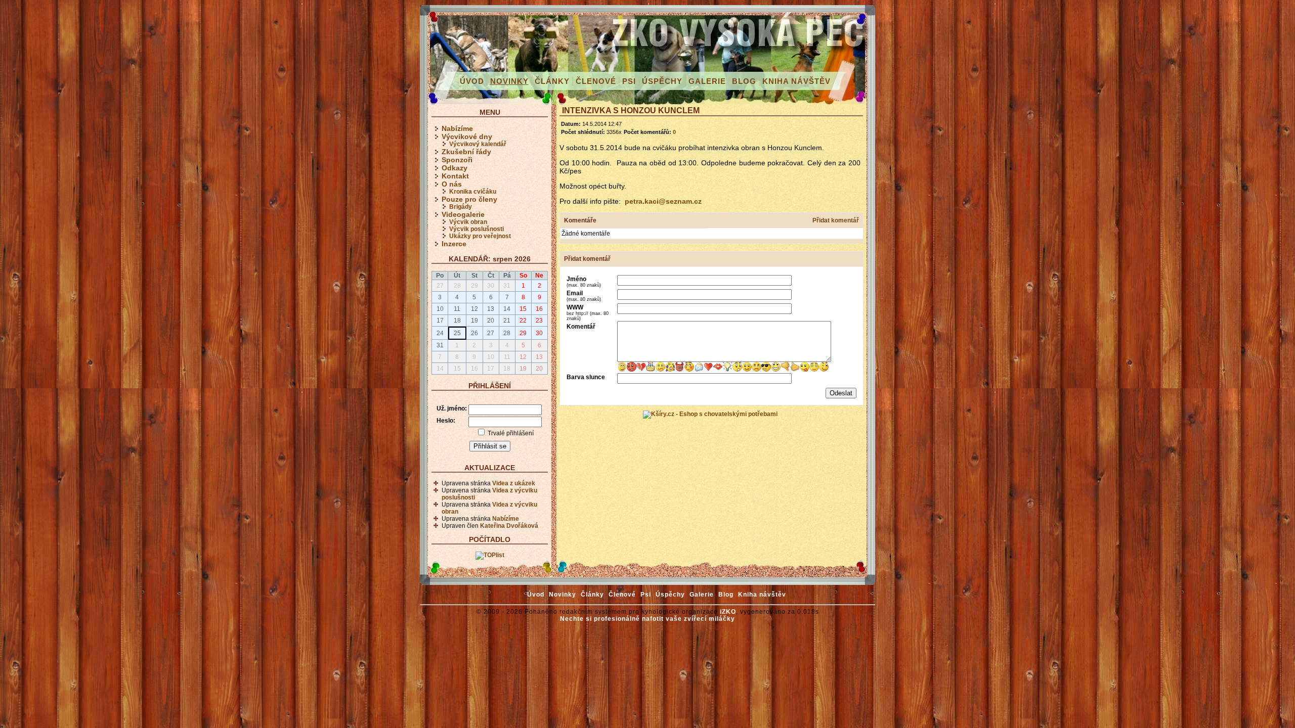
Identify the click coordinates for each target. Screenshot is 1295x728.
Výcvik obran (468, 221)
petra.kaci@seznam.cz (663, 201)
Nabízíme (457, 128)
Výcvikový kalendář (477, 144)
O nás (452, 184)
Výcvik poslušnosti (476, 229)
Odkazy (454, 168)
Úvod (472, 81)
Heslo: (446, 420)
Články (552, 81)
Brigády (460, 206)
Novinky (509, 81)
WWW (588, 312)
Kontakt (455, 176)
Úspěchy (662, 81)
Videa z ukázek (513, 483)
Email (584, 296)
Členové (596, 81)
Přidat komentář (835, 220)
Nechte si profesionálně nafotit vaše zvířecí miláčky (647, 618)
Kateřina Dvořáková (509, 525)
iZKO (728, 611)
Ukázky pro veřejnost (480, 236)
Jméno (584, 282)
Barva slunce (586, 377)
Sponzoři (457, 160)
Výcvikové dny (467, 136)
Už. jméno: (452, 408)
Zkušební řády (466, 152)
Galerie (707, 81)
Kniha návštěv (796, 81)
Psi (629, 81)
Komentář (581, 326)
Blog (744, 81)
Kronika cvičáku (472, 191)
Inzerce (454, 244)
